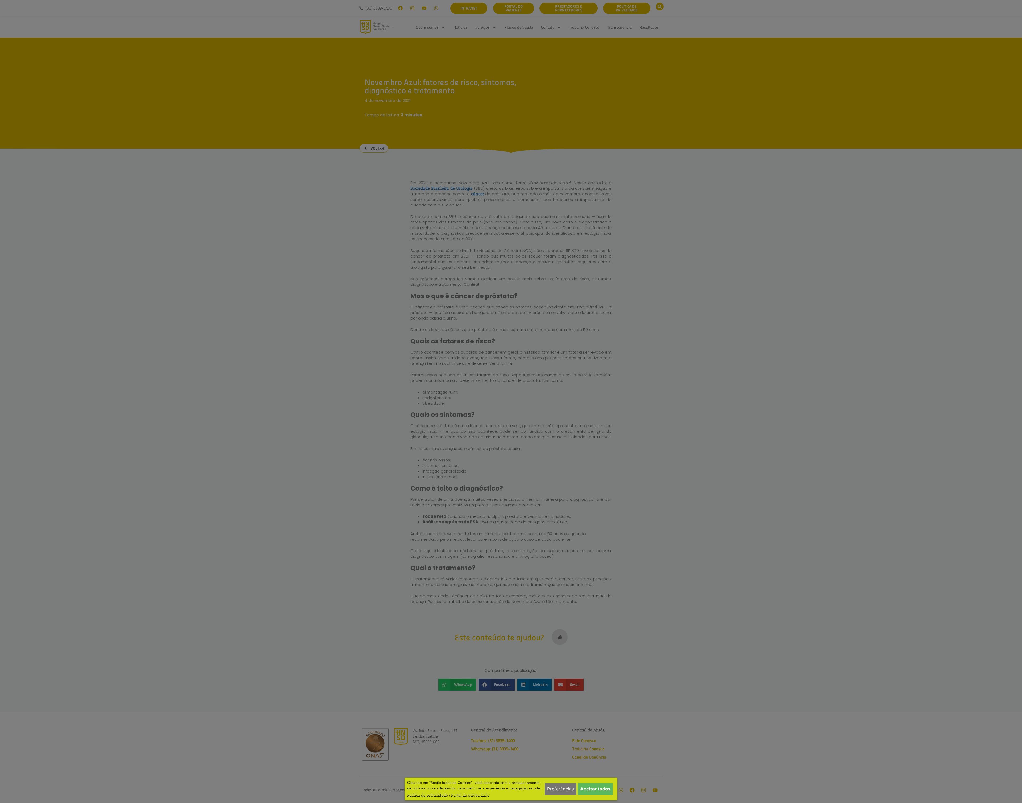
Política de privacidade (427, 795)
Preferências (560, 789)
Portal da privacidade (470, 795)
